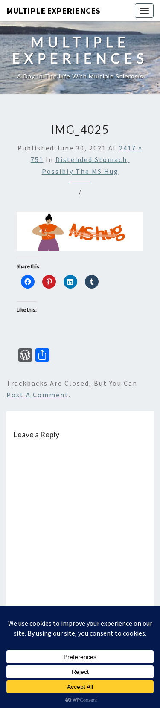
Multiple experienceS (53, 10)
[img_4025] (80, 234)
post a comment (37, 394)
